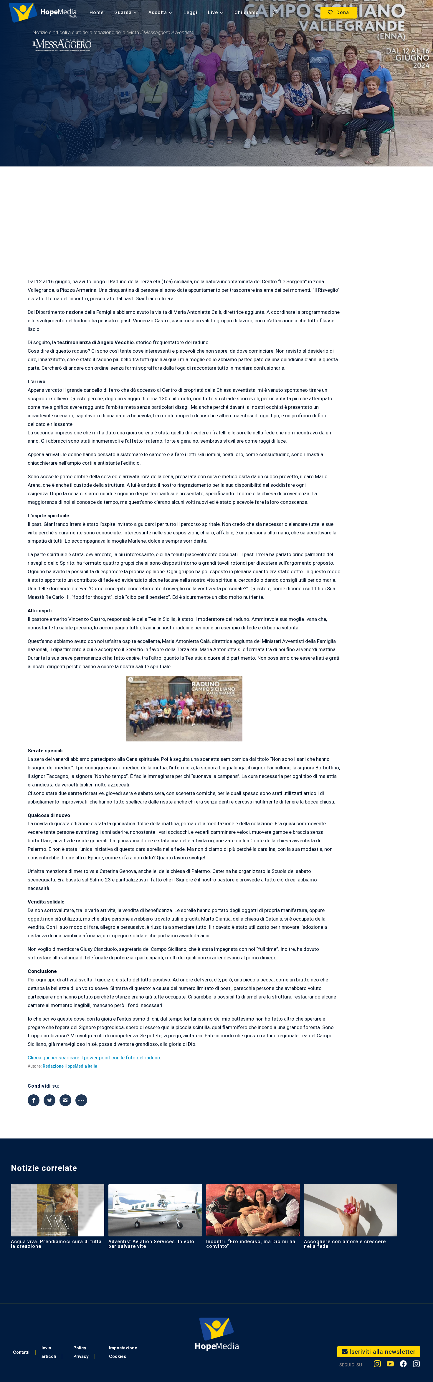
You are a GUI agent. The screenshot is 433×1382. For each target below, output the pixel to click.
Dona (342, 12)
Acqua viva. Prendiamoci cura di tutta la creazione (56, 1244)
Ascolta (157, 12)
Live (213, 12)
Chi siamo (246, 12)
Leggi (190, 12)
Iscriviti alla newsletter (382, 1351)
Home (97, 12)
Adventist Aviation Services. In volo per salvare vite (151, 1244)
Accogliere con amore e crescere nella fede (345, 1244)
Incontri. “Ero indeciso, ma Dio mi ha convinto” (250, 1244)
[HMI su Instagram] (377, 1365)
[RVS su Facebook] (403, 1365)
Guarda (123, 12)
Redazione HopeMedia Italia (70, 1066)
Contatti (21, 1352)
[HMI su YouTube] (390, 1365)
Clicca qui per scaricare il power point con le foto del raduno (94, 1058)
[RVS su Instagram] (416, 1365)
